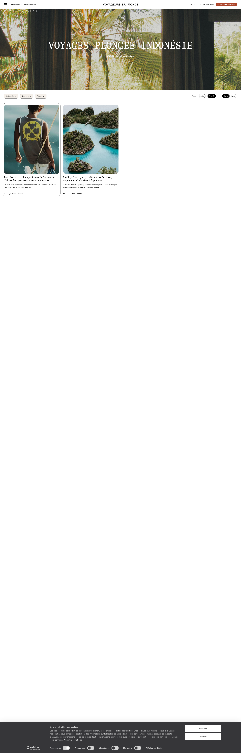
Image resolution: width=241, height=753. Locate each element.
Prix (210, 96)
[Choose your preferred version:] (192, 4)
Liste (233, 96)
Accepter (203, 728)
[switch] (90, 748)
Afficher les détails (154, 748)
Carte (226, 96)
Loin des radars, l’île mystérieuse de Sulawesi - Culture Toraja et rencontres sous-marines (29, 179)
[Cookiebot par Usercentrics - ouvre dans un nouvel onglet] (33, 748)
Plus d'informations (73, 740)
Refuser (203, 737)
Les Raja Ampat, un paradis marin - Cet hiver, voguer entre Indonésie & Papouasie (87, 179)
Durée (201, 96)
